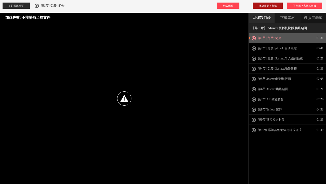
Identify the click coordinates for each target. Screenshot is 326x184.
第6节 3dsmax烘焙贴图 (272, 89)
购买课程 (228, 5)
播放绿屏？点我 (268, 5)
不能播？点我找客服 (304, 5)
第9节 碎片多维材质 (271, 119)
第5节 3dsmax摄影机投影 (274, 79)
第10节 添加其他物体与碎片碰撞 (279, 130)
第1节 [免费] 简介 (269, 38)
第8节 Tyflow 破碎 (269, 109)
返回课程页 (17, 5)
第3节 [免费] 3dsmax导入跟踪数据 (280, 58)
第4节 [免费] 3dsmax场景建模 (277, 68)
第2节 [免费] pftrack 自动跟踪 (277, 48)
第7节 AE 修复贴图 (270, 99)
